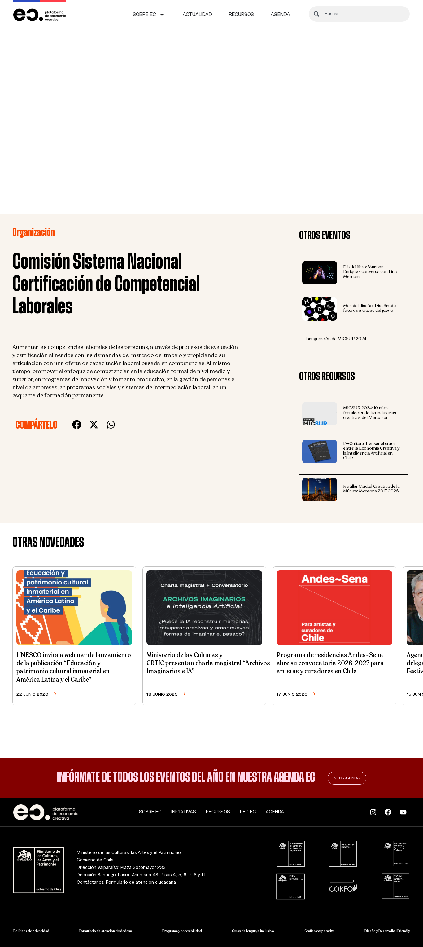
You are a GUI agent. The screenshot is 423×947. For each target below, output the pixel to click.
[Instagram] (375, 812)
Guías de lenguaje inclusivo (253, 930)
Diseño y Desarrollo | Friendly (387, 930)
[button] (77, 424)
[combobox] (359, 14)
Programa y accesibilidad (182, 930)
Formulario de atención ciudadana (105, 930)
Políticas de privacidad (31, 930)
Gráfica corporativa (319, 930)
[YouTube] (405, 812)
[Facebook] (390, 812)
